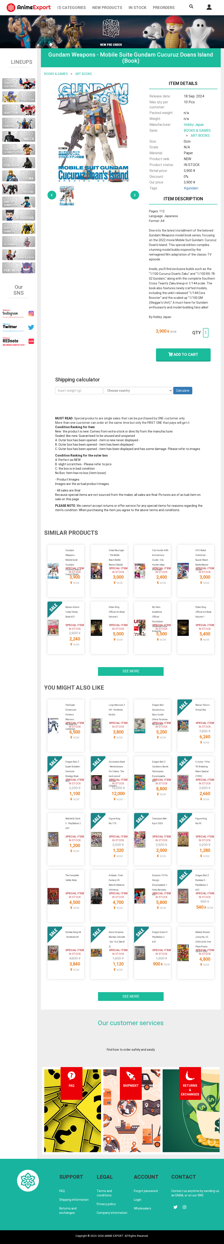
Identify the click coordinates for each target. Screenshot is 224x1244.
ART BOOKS (83, 74)
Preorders (164, 7)
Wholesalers (142, 1208)
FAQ (62, 1191)
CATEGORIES (73, 7)
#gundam (191, 188)
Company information (112, 1213)
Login (137, 1199)
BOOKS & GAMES (56, 74)
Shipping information (74, 1199)
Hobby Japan (194, 125)
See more (130, 671)
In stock (137, 7)
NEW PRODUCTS (107, 7)
